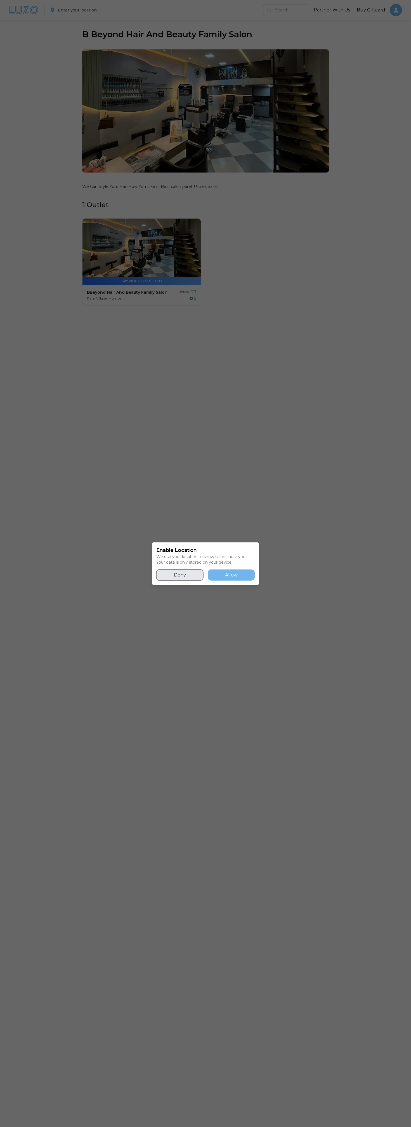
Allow (231, 574)
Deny (180, 574)
